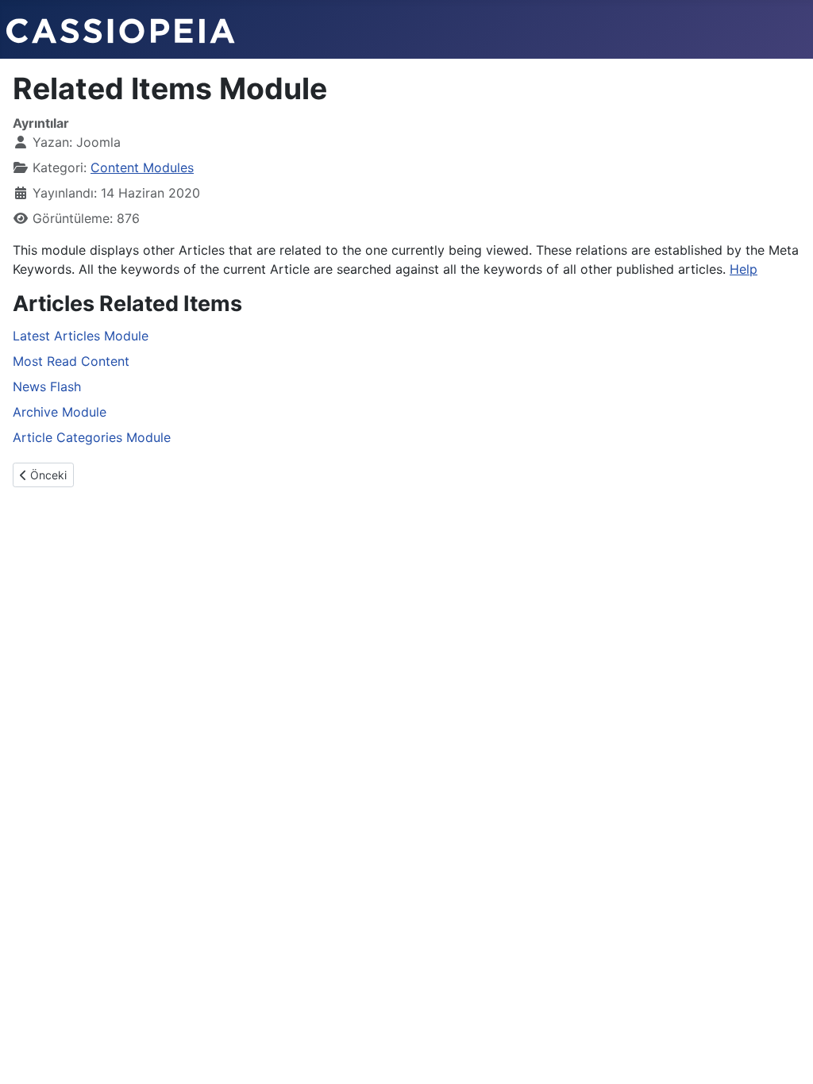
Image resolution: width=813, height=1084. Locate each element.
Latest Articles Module (80, 336)
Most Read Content (71, 361)
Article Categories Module (92, 437)
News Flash (47, 386)
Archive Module (59, 412)
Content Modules (142, 167)
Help (743, 269)
